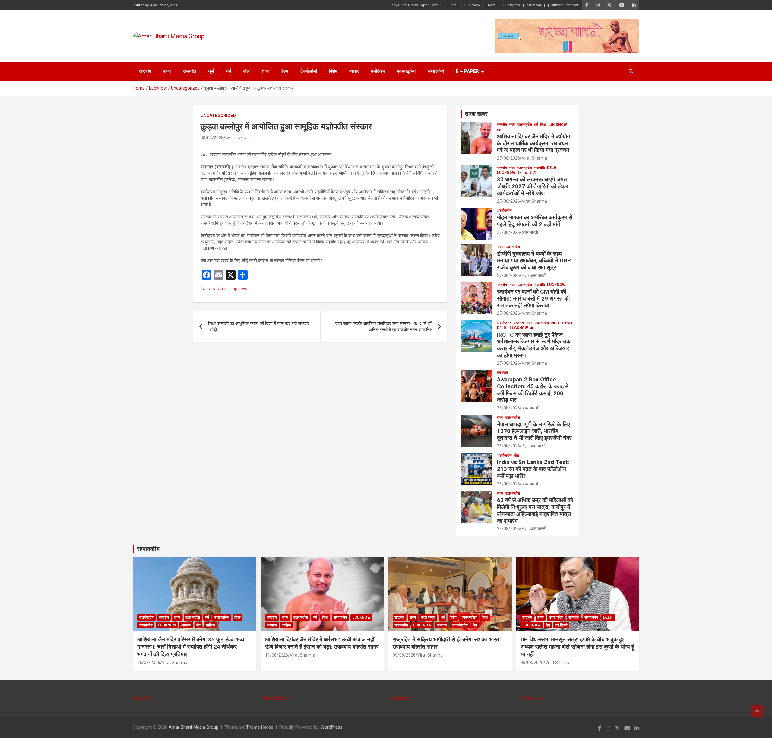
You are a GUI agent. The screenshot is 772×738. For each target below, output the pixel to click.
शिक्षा (265, 71)
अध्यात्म (186, 625)
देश (499, 130)
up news (240, 288)
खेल (246, 71)
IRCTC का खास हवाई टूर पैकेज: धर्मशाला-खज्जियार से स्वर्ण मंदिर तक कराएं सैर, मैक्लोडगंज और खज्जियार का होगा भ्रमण (534, 345)
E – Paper (467, 71)
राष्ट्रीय (145, 71)
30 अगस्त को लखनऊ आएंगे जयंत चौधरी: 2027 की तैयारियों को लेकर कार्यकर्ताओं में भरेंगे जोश (532, 186)
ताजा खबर (476, 113)
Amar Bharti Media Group (193, 727)
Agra (491, 5)
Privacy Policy (275, 698)
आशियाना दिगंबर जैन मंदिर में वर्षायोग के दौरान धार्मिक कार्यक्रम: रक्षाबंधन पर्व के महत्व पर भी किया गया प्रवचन (533, 143)
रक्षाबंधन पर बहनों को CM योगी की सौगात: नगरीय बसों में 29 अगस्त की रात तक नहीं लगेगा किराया (533, 298)
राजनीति (189, 71)
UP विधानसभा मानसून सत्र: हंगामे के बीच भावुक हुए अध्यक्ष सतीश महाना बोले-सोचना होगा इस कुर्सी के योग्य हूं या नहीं (577, 647)
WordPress (332, 727)
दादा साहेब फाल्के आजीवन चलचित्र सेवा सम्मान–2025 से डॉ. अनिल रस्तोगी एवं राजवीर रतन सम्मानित (383, 326)
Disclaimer (401, 698)
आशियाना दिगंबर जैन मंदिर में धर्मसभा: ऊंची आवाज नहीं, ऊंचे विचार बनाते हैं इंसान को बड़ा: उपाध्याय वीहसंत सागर (321, 643)
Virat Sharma (534, 158)
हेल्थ (284, 71)
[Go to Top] (757, 711)
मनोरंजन (378, 71)
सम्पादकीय (436, 71)
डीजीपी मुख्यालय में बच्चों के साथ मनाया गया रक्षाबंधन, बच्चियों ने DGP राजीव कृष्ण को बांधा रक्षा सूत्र (534, 260)
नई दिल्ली (530, 173)
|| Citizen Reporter (563, 5)
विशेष (333, 71)
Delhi (453, 5)
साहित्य (210, 625)
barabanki (221, 288)
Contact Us (531, 698)
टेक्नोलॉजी (308, 71)
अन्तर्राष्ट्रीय (460, 625)
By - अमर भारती (237, 137)
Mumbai (534, 5)
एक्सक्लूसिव (406, 71)
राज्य (167, 71)
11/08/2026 (276, 655)
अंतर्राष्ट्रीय (504, 210)
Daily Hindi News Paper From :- (415, 5)
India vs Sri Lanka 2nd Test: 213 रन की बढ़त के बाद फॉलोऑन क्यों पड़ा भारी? (533, 469)
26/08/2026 (508, 408)
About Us (142, 698)
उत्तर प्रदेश (524, 124)
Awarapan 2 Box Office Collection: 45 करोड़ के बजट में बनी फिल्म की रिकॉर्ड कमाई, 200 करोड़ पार (532, 389)
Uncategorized (218, 115)
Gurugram (511, 5)
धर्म (228, 71)
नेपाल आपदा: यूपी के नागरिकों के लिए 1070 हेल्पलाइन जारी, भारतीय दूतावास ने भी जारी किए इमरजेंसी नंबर (534, 431)
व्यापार (354, 71)
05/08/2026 (531, 662)
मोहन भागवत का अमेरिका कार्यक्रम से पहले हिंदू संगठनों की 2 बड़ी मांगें (534, 221)
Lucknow (472, 5)
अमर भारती (530, 232)
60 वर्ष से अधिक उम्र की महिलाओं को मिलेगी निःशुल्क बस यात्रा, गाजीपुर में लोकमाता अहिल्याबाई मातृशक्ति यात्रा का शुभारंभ (535, 510)
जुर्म (211, 71)
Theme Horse (259, 727)
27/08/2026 (508, 158)
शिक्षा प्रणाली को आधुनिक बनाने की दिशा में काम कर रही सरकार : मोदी (258, 326)
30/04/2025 (212, 137)
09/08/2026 (404, 655)
